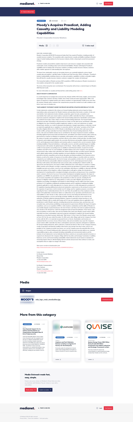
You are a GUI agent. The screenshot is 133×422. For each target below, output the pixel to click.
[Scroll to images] (47, 45)
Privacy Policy (23, 418)
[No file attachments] (50, 45)
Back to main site (45, 3)
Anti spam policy (44, 418)
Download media (107, 299)
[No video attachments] (57, 45)
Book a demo (29, 390)
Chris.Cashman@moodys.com (45, 271)
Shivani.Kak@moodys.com (44, 261)
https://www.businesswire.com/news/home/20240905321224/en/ (55, 247)
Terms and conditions (33, 418)
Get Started (108, 3)
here (81, 91)
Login (100, 3)
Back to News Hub (28, 12)
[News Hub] (27, 3)
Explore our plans (44, 390)
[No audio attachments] (54, 45)
